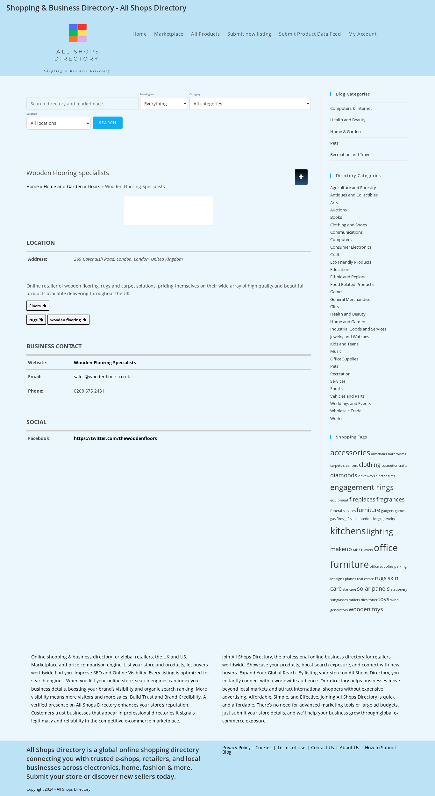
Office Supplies (344, 359)
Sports (336, 388)
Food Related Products (352, 284)
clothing (370, 464)
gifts (348, 518)
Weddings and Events (350, 403)
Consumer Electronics (350, 247)
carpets (336, 465)
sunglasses (339, 600)
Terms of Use (291, 747)
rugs (381, 578)
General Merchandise (350, 299)
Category (194, 94)
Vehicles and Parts (347, 396)
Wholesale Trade (345, 411)
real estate (365, 579)
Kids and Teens (344, 344)
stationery (399, 589)
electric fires (385, 476)
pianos (350, 579)
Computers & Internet (351, 108)
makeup (341, 549)
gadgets (387, 510)
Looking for (147, 94)
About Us (349, 747)
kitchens (348, 530)
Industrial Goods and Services (358, 329)
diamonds (343, 475)
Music (335, 351)
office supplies (381, 566)
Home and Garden (347, 321)
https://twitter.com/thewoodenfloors (115, 438)
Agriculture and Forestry (353, 187)
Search (107, 122)
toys (383, 599)
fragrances (390, 499)
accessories (350, 452)
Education (339, 269)
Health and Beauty (348, 120)
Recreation (340, 374)
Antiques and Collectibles (354, 195)
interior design (370, 518)
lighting (380, 531)
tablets (354, 600)
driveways (366, 476)
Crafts (335, 254)
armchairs (379, 454)
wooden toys (366, 609)
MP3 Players (363, 550)
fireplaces (362, 499)
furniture (368, 510)
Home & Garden (345, 131)
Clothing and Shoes (348, 225)
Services (338, 381)
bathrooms (397, 454)
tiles (364, 600)
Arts (334, 202)
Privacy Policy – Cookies (247, 747)
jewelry (389, 518)
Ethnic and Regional (348, 277)
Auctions (338, 210)
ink (355, 518)
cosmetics (389, 465)
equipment (339, 500)
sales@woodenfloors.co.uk (102, 376)
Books (336, 217)
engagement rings (362, 487)
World (336, 418)
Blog (227, 752)
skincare (349, 589)
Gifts (334, 306)
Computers (341, 239)
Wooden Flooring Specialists (105, 362)
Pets (334, 143)
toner (372, 600)
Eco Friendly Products (350, 262)
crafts (402, 465)
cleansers (350, 465)
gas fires (337, 518)
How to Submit (380, 747)
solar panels (373, 588)
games (400, 510)
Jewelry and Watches (349, 336)
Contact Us (322, 747)
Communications (346, 232)
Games (336, 292)
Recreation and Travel (350, 154)
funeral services (343, 510)
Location (31, 113)
